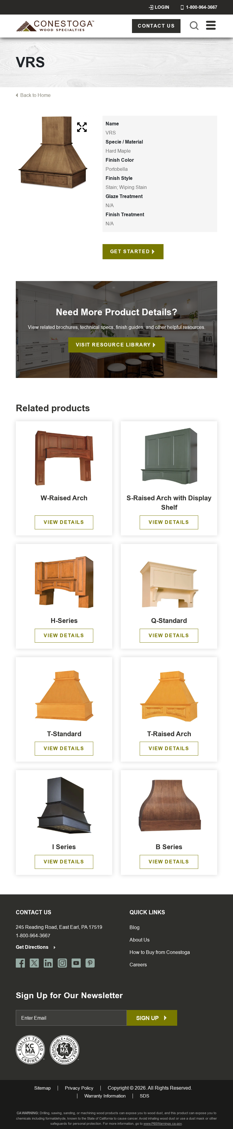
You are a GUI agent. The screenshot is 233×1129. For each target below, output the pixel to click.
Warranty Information (105, 1096)
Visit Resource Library (113, 344)
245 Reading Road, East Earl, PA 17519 (59, 927)
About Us (140, 939)
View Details (64, 522)
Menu (210, 25)
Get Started (130, 251)
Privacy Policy (79, 1088)
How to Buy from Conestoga (160, 952)
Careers (138, 964)
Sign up (148, 1018)
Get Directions (33, 947)
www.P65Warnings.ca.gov (163, 1123)
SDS (144, 1096)
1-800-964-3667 (33, 935)
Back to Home (35, 95)
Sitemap (42, 1088)
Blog (135, 927)
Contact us (156, 25)
